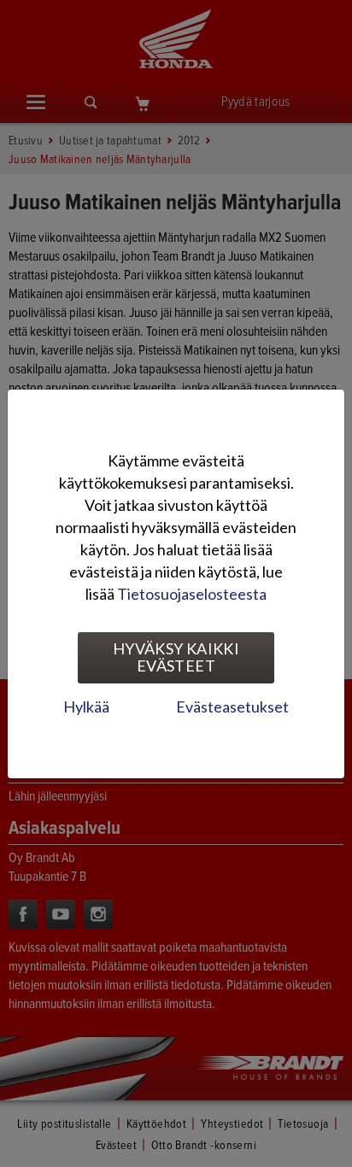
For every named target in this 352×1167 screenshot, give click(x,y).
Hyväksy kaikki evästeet (176, 657)
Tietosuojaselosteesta (192, 593)
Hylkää (86, 706)
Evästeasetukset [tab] (232, 706)
